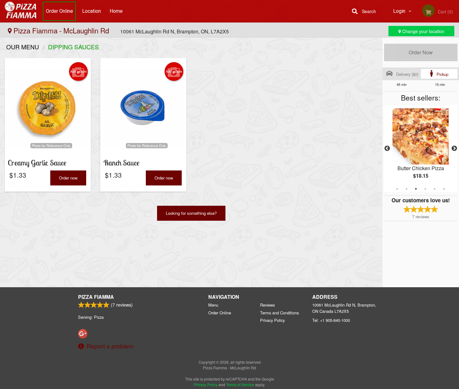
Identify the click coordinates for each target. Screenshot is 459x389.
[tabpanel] (421, 148)
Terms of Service (240, 384)
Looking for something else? (191, 213)
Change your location (422, 31)
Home (116, 11)
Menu (213, 305)
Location (91, 11)
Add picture (78, 71)
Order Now (421, 52)
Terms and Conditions (279, 313)
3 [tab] (416, 189)
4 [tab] (425, 189)
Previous (387, 148)
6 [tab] (444, 189)
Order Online (59, 11)
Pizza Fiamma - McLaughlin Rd (61, 30)
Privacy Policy (272, 320)
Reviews (267, 305)
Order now (68, 178)
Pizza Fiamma (96, 296)
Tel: (331, 320)
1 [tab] (397, 189)
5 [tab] (435, 189)
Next (454, 148)
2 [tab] (406, 189)
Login (399, 11)
